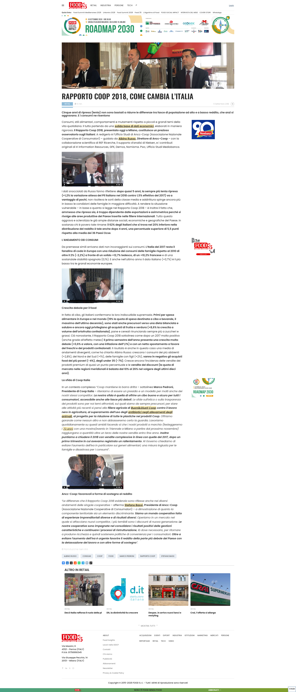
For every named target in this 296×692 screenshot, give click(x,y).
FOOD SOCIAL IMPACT (22, 53)
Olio (39, 49)
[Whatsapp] (73, 668)
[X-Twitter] (70, 668)
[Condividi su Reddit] (75, 563)
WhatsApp (217, 12)
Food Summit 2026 (125, 12)
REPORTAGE (144, 641)
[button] (63, 5)
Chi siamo (17, 84)
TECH (130, 5)
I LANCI (16, 49)
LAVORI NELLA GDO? (21, 65)
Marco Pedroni (127, 556)
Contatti (16, 88)
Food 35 (138, 12)
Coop (99, 556)
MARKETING (202, 635)
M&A (15, 37)
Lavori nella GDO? (111, 644)
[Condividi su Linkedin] (67, 563)
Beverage (42, 17)
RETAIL (93, 5)
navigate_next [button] (31, 13)
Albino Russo (127, 138)
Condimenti (43, 25)
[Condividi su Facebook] (63, 563)
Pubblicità (17, 96)
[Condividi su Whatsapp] (79, 563)
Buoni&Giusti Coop (143, 408)
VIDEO (23, 57)
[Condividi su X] (71, 563)
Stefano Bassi (134, 505)
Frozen (40, 41)
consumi (87, 556)
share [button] (232, 104)
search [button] (136, 5)
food (111, 556)
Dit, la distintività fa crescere (122, 612)
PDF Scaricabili (19, 76)
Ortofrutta (42, 53)
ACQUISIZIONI (145, 635)
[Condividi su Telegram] (83, 563)
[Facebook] (63, 668)
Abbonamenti (19, 80)
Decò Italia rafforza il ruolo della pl (83, 612)
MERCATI (23, 13)
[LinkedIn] (66, 668)
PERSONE (119, 5)
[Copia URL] (90, 563)
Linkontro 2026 (109, 12)
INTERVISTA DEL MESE (189, 12)
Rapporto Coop (147, 556)
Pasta (40, 57)
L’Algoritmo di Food (151, 12)
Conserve (42, 29)
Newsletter (17, 92)
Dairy (40, 33)
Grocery (41, 45)
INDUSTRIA (105, 5)
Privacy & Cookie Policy (23, 100)
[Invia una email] (87, 563)
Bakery (41, 13)
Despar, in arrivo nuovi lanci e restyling (164, 614)
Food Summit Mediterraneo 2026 (87, 12)
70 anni (68, 429)
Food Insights (19, 61)
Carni (40, 21)
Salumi (41, 61)
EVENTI (16, 45)
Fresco (40, 37)
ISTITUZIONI (18, 25)
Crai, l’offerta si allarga (203, 612)
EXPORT (16, 33)
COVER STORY (205, 12)
